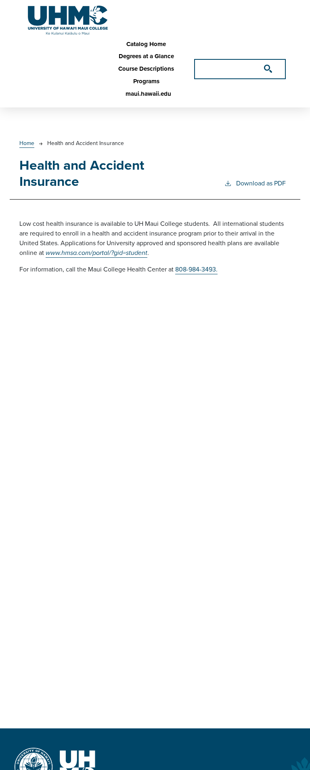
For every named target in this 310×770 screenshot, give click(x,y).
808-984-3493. (196, 269)
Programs (146, 81)
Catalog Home (146, 44)
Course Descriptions (146, 68)
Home (26, 143)
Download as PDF (261, 183)
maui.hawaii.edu (148, 93)
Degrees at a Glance (146, 56)
